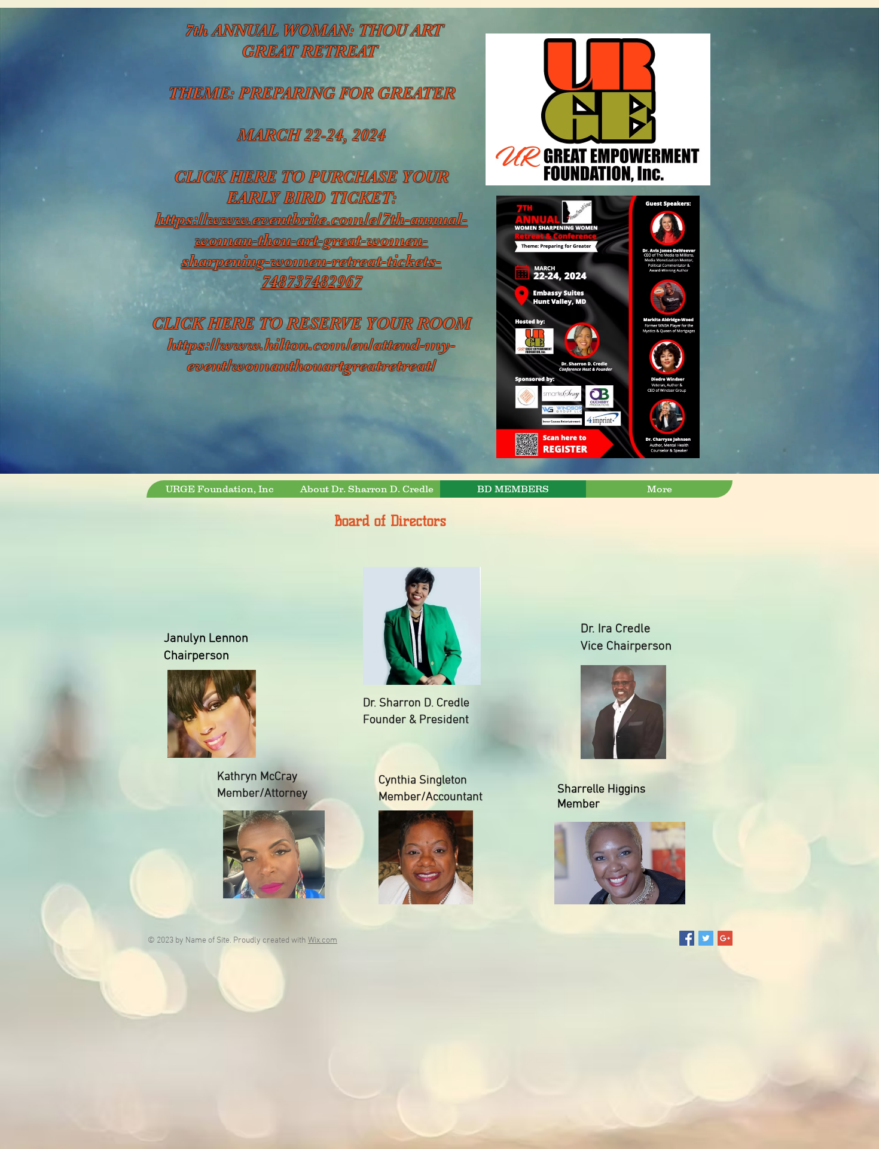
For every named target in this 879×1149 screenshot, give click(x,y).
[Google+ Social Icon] (725, 938)
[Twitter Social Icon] (705, 938)
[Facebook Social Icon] (686, 938)
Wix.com (322, 940)
